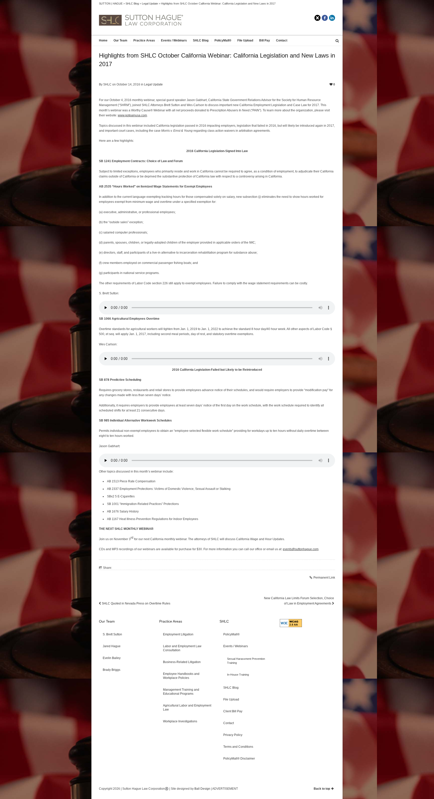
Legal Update (153, 84)
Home (103, 40)
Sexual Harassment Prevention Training (246, 660)
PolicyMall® (222, 40)
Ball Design (202, 788)
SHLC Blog (200, 40)
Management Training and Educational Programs (181, 691)
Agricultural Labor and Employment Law (187, 707)
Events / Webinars (174, 40)
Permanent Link (324, 577)
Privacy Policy (232, 735)
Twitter (317, 18)
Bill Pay (264, 40)
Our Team (120, 40)
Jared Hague (112, 646)
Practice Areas (144, 40)
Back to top (322, 788)
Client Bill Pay (232, 711)
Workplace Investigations (180, 721)
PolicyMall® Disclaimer (239, 758)
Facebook (325, 18)
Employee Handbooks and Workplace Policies (181, 676)
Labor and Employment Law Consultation (182, 648)
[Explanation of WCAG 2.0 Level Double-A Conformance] (291, 626)
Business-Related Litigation (182, 662)
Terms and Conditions (238, 746)
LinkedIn (332, 18)
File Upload (245, 40)
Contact (281, 40)
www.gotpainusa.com (132, 115)
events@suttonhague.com (300, 549)
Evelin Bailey (112, 658)
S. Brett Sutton (112, 634)
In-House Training (238, 674)
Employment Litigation (178, 634)
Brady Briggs (111, 670)
